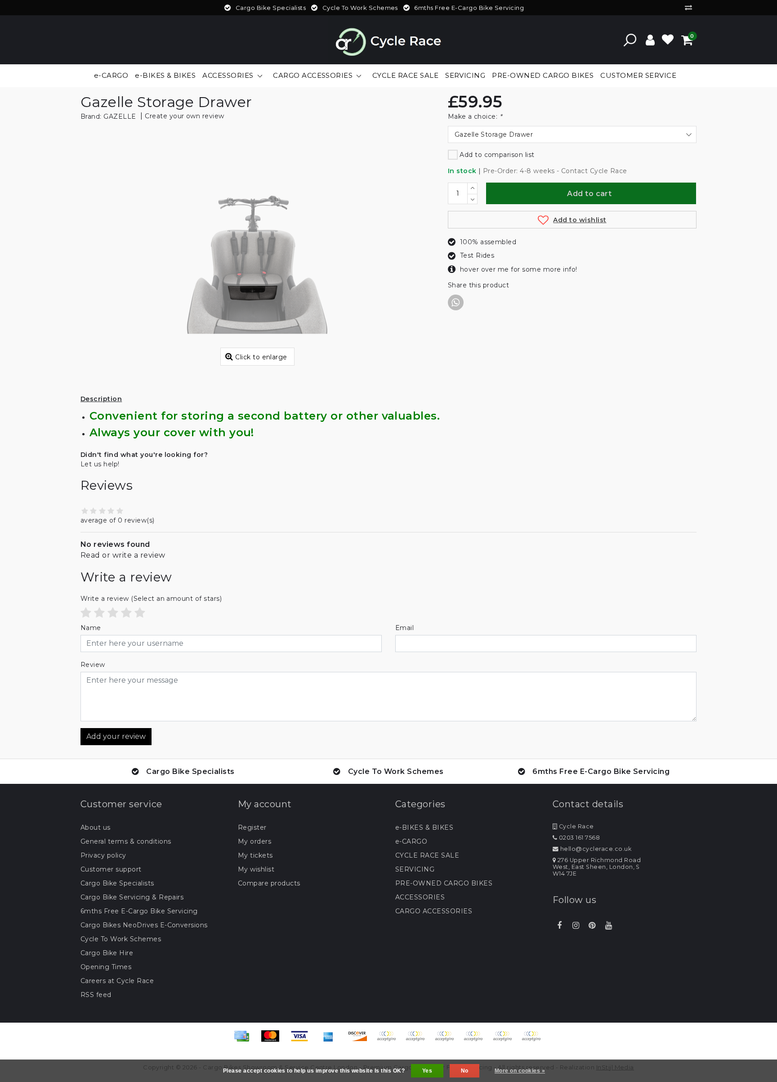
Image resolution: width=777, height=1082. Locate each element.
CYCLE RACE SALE (427, 855)
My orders (254, 841)
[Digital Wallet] (447, 1040)
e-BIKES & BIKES (424, 827)
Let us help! (100, 464)
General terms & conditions (125, 841)
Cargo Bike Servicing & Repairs (131, 897)
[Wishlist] (668, 40)
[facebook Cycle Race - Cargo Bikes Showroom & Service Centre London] (559, 925)
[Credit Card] (244, 1040)
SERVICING (414, 869)
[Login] (650, 40)
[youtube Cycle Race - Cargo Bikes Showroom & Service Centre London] (608, 925)
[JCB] (389, 1040)
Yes (427, 1071)
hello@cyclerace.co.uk (595, 848)
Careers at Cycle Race (117, 981)
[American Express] (331, 1040)
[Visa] (302, 1040)
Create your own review (184, 116)
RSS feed (96, 995)
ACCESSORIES (420, 897)
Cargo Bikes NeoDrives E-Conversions (144, 925)
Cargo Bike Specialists (117, 883)
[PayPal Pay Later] (505, 1040)
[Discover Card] (360, 1040)
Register (252, 827)
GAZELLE (119, 116)
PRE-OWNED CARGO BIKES (443, 883)
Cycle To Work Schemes (120, 939)
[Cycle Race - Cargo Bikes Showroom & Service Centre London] (389, 39)
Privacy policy (103, 855)
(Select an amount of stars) (151, 599)
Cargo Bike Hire (106, 953)
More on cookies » (520, 1071)
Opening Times (105, 967)
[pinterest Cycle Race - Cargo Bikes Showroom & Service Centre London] (592, 925)
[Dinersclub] (418, 1040)
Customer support (111, 869)
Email (404, 628)
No (465, 1071)
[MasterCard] (273, 1040)
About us (95, 827)
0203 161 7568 (578, 837)
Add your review (116, 736)
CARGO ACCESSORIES (433, 911)
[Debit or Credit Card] (533, 1040)
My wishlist (256, 869)
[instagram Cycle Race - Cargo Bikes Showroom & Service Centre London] (575, 925)
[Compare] (691, 7)
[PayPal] (476, 1040)
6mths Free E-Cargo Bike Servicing (139, 911)
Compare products (269, 883)
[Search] (630, 40)
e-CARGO (411, 841)
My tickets (255, 855)
